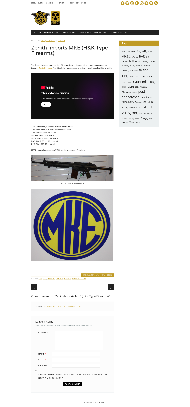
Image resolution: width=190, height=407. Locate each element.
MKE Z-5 (67, 279)
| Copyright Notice (77, 3)
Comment (44, 332)
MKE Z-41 (51, 279)
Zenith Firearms (45, 68)
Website (43, 366)
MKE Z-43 (59, 279)
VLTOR (139, 122)
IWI (124, 86)
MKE (44, 279)
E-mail (151, 3)
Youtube (132, 3)
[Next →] (111, 287)
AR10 (150, 52)
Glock (129, 83)
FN (124, 76)
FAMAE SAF (134, 71)
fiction (144, 70)
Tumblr (137, 3)
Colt (132, 65)
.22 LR (124, 52)
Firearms (86, 275)
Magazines (133, 87)
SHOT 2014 (134, 107)
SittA (137, 119)
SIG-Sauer (144, 113)
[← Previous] (34, 287)
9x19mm (131, 52)
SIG (134, 113)
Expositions (69, 32)
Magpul (143, 87)
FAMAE (125, 71)
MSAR (134, 92)
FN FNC (138, 76)
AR (144, 51)
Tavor (131, 122)
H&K (40, 279)
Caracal (144, 62)
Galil (123, 83)
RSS (146, 3)
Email (42, 360)
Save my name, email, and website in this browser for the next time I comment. (72, 376)
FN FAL (131, 76)
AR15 (126, 56)
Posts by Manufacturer (46, 32)
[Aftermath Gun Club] (50, 24)
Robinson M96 (140, 102)
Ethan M (61, 41)
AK (138, 51)
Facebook (122, 3)
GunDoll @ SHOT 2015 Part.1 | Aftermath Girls (62, 306)
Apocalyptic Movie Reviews (93, 32)
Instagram (142, 3)
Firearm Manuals (119, 32)
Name (42, 354)
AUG (134, 57)
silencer (131, 119)
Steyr (144, 118)
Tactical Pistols (104, 275)
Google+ (127, 3)
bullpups (134, 61)
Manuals (126, 92)
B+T (141, 56)
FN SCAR (147, 76)
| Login (49, 3)
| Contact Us (61, 3)
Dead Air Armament (143, 66)
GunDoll (140, 82)
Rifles (93, 275)
